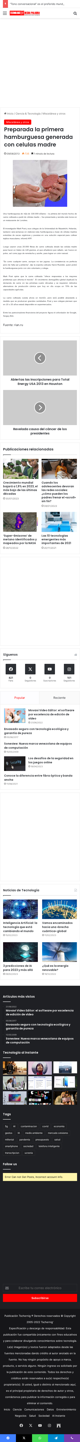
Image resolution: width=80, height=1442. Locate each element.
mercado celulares (58, 1132)
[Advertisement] (40, 62)
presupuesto (42, 1139)
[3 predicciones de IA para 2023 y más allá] (20, 952)
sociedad (28, 1146)
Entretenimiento (66, 1409)
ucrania (29, 1152)
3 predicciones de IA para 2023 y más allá (18, 968)
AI (14, 1126)
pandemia (24, 1139)
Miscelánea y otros (54, 113)
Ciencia (17, 1409)
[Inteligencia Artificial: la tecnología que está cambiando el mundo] (20, 909)
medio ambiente (34, 1132)
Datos (50, 1409)
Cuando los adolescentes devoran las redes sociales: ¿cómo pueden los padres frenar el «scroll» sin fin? (59, 492)
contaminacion (29, 1126)
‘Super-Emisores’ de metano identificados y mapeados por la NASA (20, 539)
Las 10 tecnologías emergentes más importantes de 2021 (56, 539)
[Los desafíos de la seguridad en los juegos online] (14, 763)
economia (59, 1126)
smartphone (11, 1146)
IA (19, 1132)
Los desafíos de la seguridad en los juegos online (50, 760)
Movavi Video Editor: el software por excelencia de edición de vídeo (51, 714)
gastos (8, 1132)
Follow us (10, 1164)
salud (57, 1139)
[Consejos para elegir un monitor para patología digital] (15, 1083)
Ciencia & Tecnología (28, 113)
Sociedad (44, 1415)
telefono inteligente (49, 1146)
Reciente (59, 698)
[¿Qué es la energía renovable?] (59, 952)
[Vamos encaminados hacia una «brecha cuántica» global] (59, 909)
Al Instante (58, 1415)
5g (6, 1126)
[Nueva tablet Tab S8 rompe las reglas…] (65, 1098)
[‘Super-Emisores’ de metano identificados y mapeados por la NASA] (20, 522)
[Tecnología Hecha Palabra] (25, 13)
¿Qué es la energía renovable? (55, 968)
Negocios (20, 1415)
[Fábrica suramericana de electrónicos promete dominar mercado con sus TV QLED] (15, 1098)
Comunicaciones (34, 1409)
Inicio (9, 113)
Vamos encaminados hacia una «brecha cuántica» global (57, 927)
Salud (32, 1415)
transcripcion (12, 1152)
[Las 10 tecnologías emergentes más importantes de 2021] (59, 522)
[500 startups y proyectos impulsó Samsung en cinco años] (40, 1098)
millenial (9, 1139)
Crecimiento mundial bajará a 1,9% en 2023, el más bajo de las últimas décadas (20, 488)
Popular (19, 698)
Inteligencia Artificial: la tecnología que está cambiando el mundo (20, 927)
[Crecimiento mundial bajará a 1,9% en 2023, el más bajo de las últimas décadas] (20, 469)
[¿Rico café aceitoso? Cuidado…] (15, 1068)
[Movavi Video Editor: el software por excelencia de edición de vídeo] (14, 715)
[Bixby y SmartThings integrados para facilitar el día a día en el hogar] (40, 1083)
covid (45, 1126)
